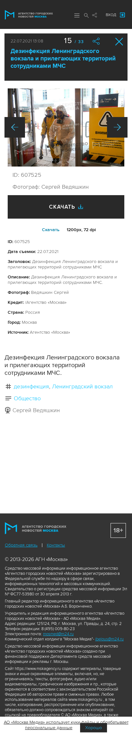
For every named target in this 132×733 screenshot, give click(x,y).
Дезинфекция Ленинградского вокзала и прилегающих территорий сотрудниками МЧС (63, 59)
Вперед (117, 127)
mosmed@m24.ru (58, 634)
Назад (14, 127)
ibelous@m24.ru (109, 639)
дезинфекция (31, 386)
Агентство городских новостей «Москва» (29, 14)
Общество (27, 398)
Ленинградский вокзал (82, 386)
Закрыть (119, 41)
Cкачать (51, 229)
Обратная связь (21, 545)
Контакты (56, 545)
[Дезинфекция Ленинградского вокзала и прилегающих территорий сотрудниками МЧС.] (66, 127)
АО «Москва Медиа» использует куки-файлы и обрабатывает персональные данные (66, 724)
